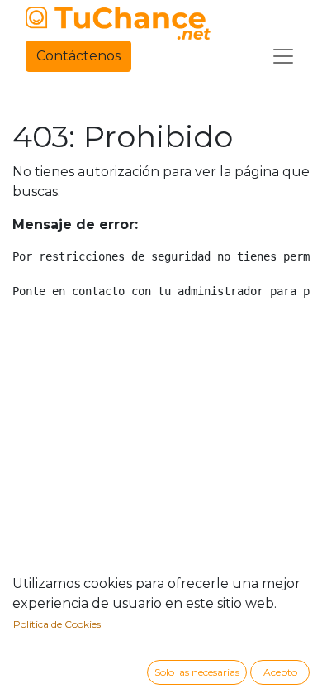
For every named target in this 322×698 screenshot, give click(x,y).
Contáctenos (78, 56)
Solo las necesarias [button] (196, 672)
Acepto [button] (280, 672)
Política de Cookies (57, 624)
